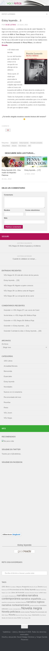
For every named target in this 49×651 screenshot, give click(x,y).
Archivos (5, 344)
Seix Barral (43, 615)
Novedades (8, 387)
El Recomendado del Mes (16, 589)
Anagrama (14, 143)
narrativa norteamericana (15, 605)
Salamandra (36, 615)
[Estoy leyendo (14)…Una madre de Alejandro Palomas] (13, 161)
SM (7, 618)
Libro (9, 592)
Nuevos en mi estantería (13, 392)
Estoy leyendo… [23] (11, 280)
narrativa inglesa (35, 602)
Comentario (8, 195)
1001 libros (6, 587)
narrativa (22, 595)
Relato (6, 615)
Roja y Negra (28, 615)
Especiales (8, 376)
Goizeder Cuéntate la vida (13, 331)
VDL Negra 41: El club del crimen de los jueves (21, 275)
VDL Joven (8, 413)
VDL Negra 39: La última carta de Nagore (19, 291)
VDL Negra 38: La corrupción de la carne (19, 296)
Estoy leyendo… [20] (33, 331)
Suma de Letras (12, 618)
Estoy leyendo (8, 14)
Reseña (12, 615)
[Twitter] (42, 236)
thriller (19, 618)
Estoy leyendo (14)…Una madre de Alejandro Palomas (11, 172)
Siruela (4, 45)
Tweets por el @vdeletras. (11, 454)
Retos (6, 407)
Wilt (29, 146)
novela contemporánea (15, 609)
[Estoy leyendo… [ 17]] (35, 161)
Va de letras (10, 25)
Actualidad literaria (10, 366)
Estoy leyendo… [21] (21, 326)
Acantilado (13, 586)
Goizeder (7, 310)
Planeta (32, 612)
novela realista (24, 612)
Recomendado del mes (12, 397)
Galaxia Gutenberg (41, 589)
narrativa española (31, 598)
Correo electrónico (32, 210)
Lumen (41, 592)
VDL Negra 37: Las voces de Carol (26, 310)
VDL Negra (8, 418)
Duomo (45, 586)
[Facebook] (38, 236)
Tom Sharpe (22, 146)
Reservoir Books (20, 615)
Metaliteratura (12, 596)
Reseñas (7, 402)
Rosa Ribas (6, 146)
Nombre (7, 210)
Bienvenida (8, 371)
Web (5, 218)
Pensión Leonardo (36, 143)
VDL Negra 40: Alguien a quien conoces (18, 285)
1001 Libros (8, 361)
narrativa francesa (21, 602)
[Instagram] (46, 236)
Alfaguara (18, 586)
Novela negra (31, 608)
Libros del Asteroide (17, 592)
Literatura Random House (31, 592)
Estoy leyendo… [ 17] (32, 170)
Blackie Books (33, 586)
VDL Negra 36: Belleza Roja (25, 315)
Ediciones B (5, 589)
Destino (40, 587)
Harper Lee (5, 592)
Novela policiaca (11, 611)
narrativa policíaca (34, 605)
